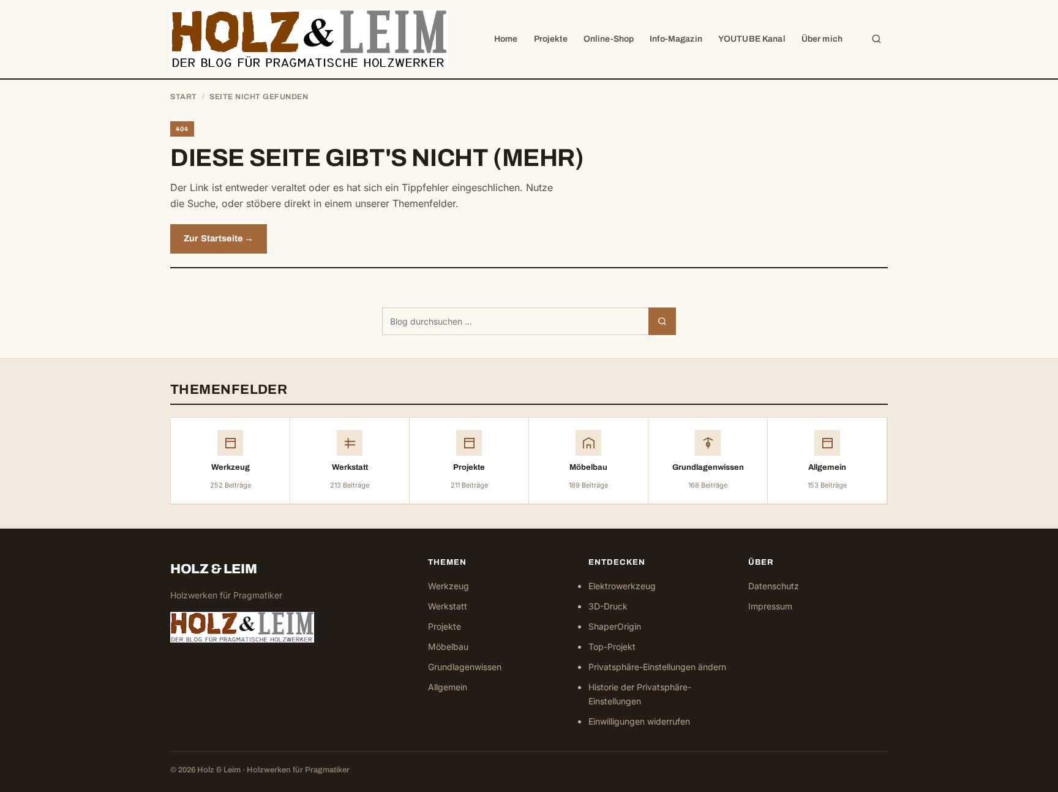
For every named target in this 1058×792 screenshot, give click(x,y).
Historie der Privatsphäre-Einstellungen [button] (639, 694)
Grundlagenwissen (464, 667)
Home (506, 38)
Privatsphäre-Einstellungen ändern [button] (657, 667)
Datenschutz (773, 586)
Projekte (551, 38)
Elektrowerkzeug (622, 586)
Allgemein (447, 687)
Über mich (821, 38)
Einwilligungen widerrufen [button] (639, 721)
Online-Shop (608, 38)
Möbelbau (448, 646)
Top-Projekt (612, 646)
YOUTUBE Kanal (752, 38)
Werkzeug (448, 586)
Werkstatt (447, 606)
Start (183, 96)
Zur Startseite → (218, 238)
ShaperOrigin (614, 626)
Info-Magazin (676, 38)
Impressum (770, 606)
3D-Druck (608, 606)
